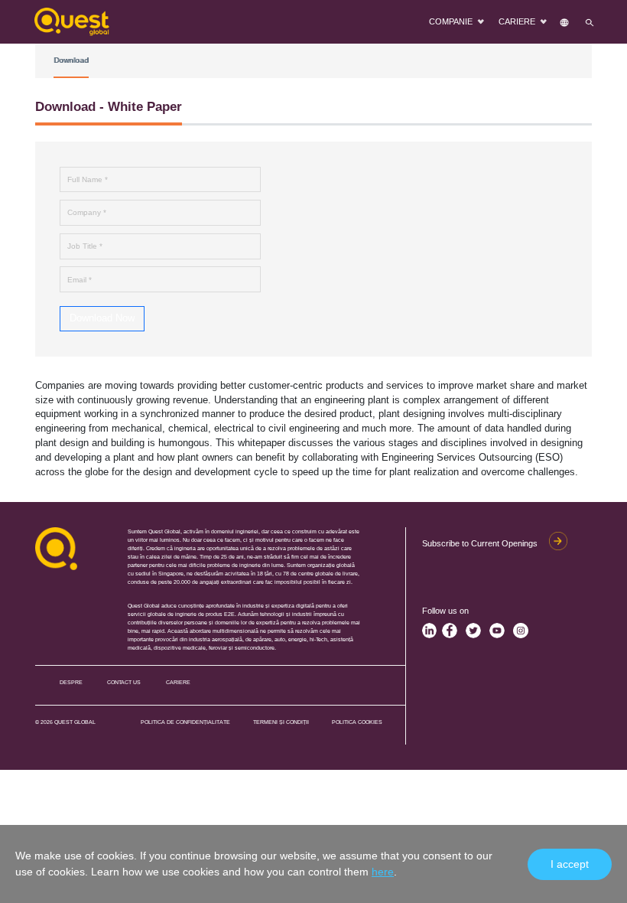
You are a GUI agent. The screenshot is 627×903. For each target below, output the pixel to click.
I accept (570, 864)
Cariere (178, 682)
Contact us (124, 682)
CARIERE (518, 21)
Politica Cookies (357, 722)
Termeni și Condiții (281, 722)
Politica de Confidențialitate (185, 722)
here (383, 872)
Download (71, 60)
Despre (71, 682)
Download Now (102, 318)
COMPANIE (452, 21)
